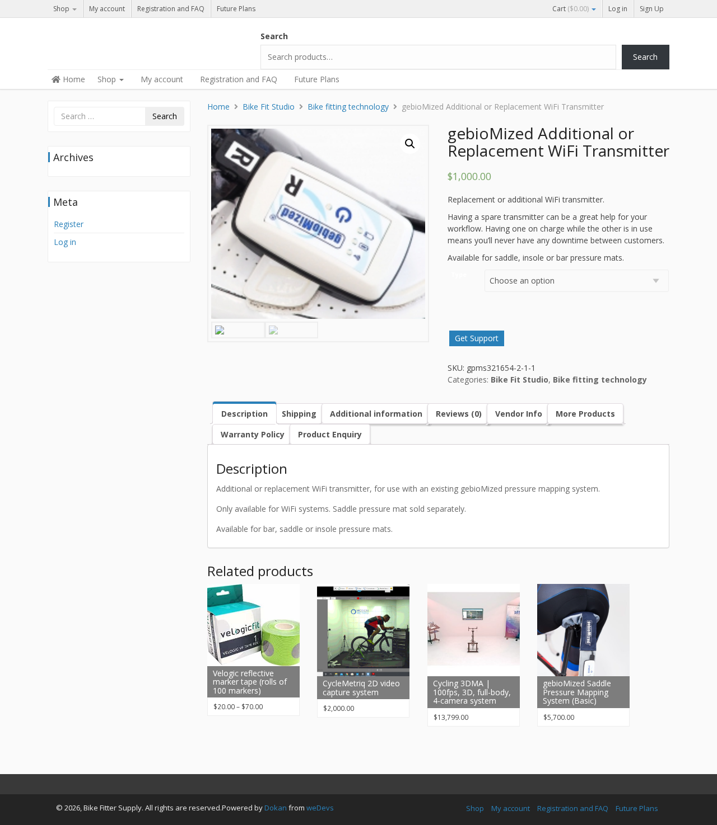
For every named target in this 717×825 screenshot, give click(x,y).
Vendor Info (518, 413)
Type (459, 275)
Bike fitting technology (348, 106)
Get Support (477, 338)
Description (244, 413)
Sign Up (652, 8)
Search (274, 36)
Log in (617, 8)
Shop (62, 8)
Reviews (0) (459, 413)
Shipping (299, 413)
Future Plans (236, 8)
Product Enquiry (330, 434)
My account (107, 8)
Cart (570, 8)
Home (72, 79)
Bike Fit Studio (269, 106)
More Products (585, 413)
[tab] (244, 412)
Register (68, 224)
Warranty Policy (253, 434)
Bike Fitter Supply (132, 40)
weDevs (320, 808)
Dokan (275, 808)
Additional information (376, 413)
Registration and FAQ (170, 8)
